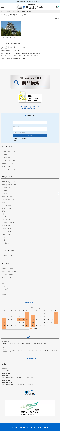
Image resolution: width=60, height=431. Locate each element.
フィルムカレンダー (8, 205)
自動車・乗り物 (6, 228)
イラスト (5, 217)
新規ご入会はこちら (19, 140)
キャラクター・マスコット (10, 169)
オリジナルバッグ (7, 294)
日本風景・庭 (6, 219)
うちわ (4, 280)
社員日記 (4, 347)
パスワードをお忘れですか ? (21, 138)
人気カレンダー (6, 154)
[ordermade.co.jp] (29, 8)
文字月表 (5, 193)
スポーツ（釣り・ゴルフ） (10, 231)
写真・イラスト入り (8, 157)
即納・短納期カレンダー (9, 182)
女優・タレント (6, 240)
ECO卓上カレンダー (8, 163)
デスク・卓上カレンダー (9, 151)
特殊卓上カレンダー (8, 166)
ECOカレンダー (7, 196)
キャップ (5, 289)
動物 (3, 202)
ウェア (4, 286)
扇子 (3, 283)
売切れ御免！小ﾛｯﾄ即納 (9, 185)
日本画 (4, 214)
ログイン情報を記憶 (20, 132)
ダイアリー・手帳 (7, 255)
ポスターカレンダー (8, 234)
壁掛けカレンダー (7, 268)
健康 (3, 237)
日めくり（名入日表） (8, 199)
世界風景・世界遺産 (8, 222)
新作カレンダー (6, 187)
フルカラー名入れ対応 (8, 160)
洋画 (3, 211)
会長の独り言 (6, 341)
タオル (4, 292)
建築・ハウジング (7, 208)
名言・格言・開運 (7, 225)
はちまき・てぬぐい (8, 277)
